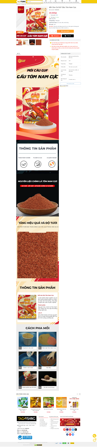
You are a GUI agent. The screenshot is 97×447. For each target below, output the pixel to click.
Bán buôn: (23, 431)
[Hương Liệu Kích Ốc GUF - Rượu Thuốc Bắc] (35, 404)
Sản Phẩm (50, 2)
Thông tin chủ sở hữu (55, 428)
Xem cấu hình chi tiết (70, 83)
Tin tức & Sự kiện (69, 2)
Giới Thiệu (46, 2)
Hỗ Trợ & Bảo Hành (43, 423)
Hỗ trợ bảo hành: (23, 428)
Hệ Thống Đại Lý (43, 425)
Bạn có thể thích (64, 85)
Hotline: (22, 430)
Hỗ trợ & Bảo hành (62, 2)
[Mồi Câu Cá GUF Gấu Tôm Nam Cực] (32, 22)
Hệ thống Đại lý (76, 2)
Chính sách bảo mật (54, 421)
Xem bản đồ (33, 423)
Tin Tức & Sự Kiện (43, 424)
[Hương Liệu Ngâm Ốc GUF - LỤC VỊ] (23, 404)
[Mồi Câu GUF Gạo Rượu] (48, 404)
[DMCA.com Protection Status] (38, 444)
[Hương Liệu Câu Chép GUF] (74, 404)
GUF (57, 15)
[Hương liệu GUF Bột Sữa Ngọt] (61, 404)
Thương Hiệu (55, 2)
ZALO (73, 434)
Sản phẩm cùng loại (22, 394)
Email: (24, 433)
